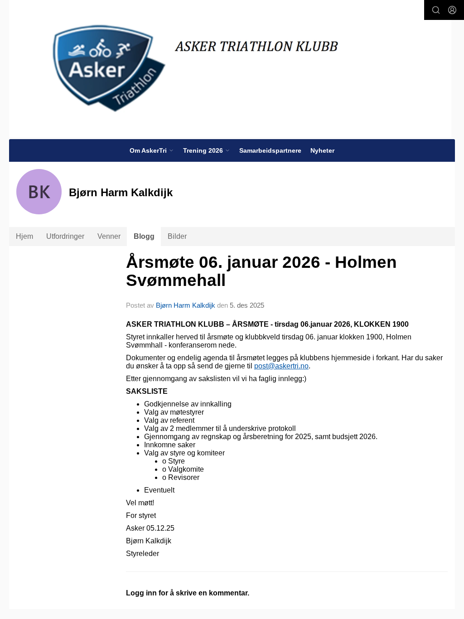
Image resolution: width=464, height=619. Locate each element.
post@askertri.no (281, 366)
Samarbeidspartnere (270, 150)
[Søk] (436, 10)
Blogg (144, 236)
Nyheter (322, 150)
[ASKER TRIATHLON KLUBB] (230, 68)
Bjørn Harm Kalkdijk (185, 305)
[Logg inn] (452, 10)
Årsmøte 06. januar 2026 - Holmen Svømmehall (261, 271)
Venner (109, 236)
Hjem (24, 236)
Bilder (177, 236)
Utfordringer (65, 236)
